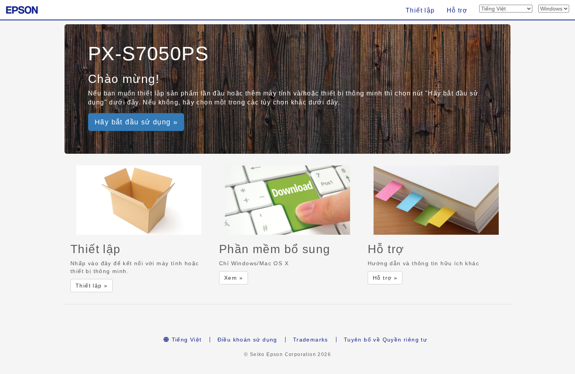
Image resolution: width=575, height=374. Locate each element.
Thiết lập (420, 10)
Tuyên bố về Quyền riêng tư (385, 339)
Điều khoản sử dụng (247, 339)
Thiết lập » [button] (91, 285)
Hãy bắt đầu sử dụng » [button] (136, 122)
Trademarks (310, 339)
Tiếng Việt (185, 339)
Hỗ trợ (457, 10)
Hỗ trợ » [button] (385, 278)
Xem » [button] (233, 278)
